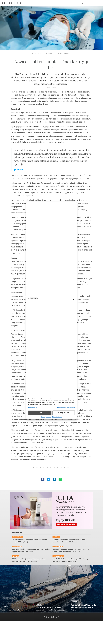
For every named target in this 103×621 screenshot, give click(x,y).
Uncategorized (17, 537)
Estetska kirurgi (63, 53)
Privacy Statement (57, 417)
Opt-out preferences (46, 417)
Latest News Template (11, 610)
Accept (40, 413)
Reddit (39, 604)
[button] (74, 300)
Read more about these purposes (66, 407)
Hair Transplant (58, 556)
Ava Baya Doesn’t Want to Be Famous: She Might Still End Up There (84, 607)
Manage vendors (32, 407)
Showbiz (74, 601)
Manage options (63, 413)
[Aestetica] (12, 3)
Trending (5, 606)
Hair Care (56, 537)
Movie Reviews (17, 546)
